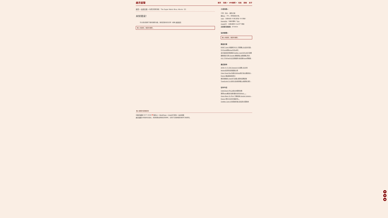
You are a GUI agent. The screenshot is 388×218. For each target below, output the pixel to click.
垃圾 (239, 3)
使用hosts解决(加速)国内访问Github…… (233, 93)
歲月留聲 (141, 2)
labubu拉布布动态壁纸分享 (229, 70)
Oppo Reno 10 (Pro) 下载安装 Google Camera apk (237, 96)
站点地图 (181, 115)
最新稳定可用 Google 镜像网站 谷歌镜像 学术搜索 (237, 55)
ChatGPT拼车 (172, 115)
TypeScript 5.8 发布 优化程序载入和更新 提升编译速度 (238, 81)
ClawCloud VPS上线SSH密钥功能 (231, 91)
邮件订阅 (232, 13)
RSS (226, 13)
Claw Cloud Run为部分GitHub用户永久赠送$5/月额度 (238, 73)
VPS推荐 (232, 3)
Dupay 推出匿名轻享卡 (228, 76)
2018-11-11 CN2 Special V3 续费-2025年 (234, 68)
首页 (219, 3)
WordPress (162, 115)
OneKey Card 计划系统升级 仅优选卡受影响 (235, 101)
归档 (224, 3)
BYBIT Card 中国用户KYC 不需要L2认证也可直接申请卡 (238, 47)
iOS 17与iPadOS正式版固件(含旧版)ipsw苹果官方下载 (238, 58)
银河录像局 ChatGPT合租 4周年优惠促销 (234, 78)
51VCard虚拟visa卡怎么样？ (230, 50)
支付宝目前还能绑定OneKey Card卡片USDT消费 (236, 53)
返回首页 (178, 22)
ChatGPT (224, 24)
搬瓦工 (223, 16)
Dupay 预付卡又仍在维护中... (230, 99)
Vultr (222, 18)
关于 (250, 3)
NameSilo (224, 21)
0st (238, 21)
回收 (245, 3)
